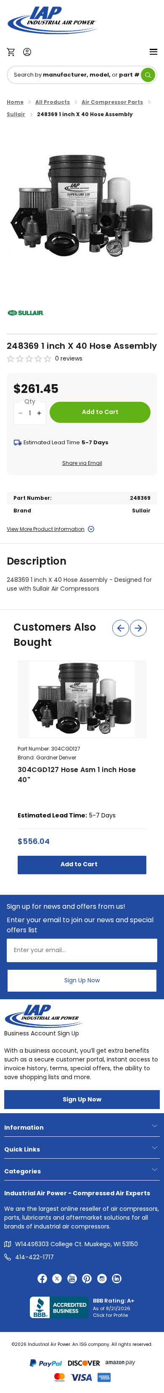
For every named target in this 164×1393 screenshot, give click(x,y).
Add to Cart (80, 864)
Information (24, 1127)
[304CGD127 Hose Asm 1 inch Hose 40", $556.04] (82, 699)
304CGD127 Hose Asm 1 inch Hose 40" (77, 775)
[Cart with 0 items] (13, 51)
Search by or (77, 75)
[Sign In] (25, 51)
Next (138, 628)
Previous (120, 628)
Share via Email (82, 463)
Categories (22, 1171)
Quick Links (22, 1149)
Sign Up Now (82, 980)
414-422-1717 (34, 1257)
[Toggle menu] (153, 51)
